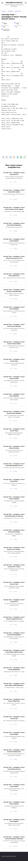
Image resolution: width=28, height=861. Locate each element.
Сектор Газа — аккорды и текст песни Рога (14, 600)
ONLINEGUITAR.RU (14, 3)
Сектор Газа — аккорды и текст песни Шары (14, 733)
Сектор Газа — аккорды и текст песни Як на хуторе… (14, 548)
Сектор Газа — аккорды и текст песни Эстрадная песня (14, 618)
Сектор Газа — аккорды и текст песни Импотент (14, 274)
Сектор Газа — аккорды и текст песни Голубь (14, 377)
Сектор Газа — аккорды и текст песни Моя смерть (14, 191)
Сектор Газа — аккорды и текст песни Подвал (14, 308)
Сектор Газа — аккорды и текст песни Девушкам (14, 668)
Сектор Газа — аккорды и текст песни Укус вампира (14, 325)
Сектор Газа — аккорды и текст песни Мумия (14, 240)
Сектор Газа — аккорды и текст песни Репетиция (14, 531)
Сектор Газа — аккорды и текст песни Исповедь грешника (14, 837)
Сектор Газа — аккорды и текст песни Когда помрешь (14, 412)
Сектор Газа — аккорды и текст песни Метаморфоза (14, 633)
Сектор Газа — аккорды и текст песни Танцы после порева (14, 208)
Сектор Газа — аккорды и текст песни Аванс (14, 785)
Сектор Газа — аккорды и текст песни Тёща (14, 429)
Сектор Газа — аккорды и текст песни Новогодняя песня (14, 651)
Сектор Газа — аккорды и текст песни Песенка (14, 447)
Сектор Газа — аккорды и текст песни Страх (14, 583)
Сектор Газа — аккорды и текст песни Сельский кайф (14, 290)
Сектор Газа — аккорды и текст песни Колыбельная (14, 750)
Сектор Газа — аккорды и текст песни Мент (14, 480)
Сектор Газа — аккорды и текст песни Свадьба (14, 497)
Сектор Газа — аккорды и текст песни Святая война (14, 342)
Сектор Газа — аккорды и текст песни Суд (14, 717)
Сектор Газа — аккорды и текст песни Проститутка (14, 768)
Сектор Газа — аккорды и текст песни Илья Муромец (14, 224)
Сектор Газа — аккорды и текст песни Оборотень (14, 700)
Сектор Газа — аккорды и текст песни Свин (14, 360)
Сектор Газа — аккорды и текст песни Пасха (14, 173)
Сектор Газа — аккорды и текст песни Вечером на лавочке (14, 515)
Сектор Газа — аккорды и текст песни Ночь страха (14, 565)
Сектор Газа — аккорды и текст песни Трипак (14, 803)
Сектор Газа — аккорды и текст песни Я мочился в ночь (14, 257)
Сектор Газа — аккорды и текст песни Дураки (14, 395)
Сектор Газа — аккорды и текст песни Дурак (14, 820)
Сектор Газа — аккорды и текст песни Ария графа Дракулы (14, 684)
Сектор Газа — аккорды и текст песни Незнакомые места (14, 464)
